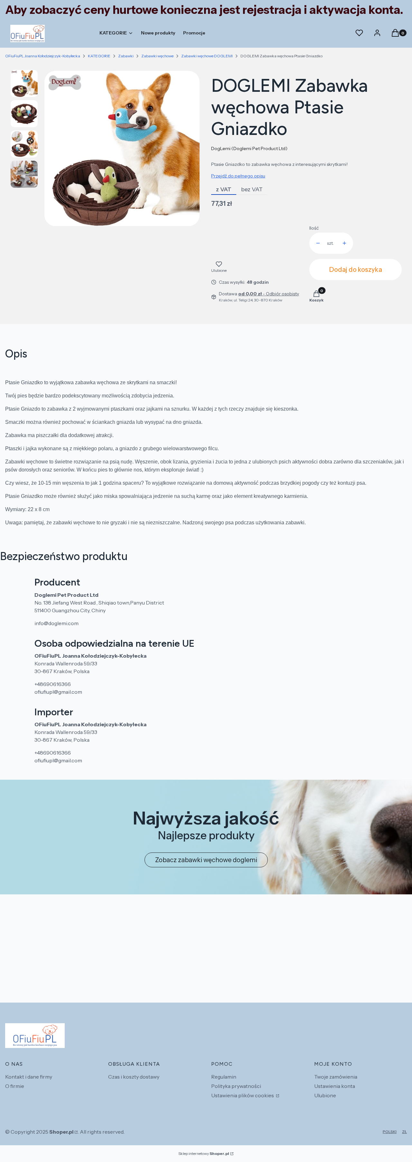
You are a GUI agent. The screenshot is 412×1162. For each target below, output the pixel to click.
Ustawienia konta (334, 1086)
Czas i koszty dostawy (133, 1076)
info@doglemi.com (56, 623)
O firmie (14, 1086)
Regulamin (223, 1076)
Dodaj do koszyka (355, 269)
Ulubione (325, 1095)
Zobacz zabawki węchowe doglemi (206, 860)
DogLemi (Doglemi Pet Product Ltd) (249, 148)
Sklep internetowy (203, 1153)
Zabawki (126, 55)
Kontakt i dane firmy (28, 1076)
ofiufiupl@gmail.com (58, 692)
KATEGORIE (99, 55)
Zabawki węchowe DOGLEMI (207, 55)
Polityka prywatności (236, 1086)
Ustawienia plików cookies (243, 1095)
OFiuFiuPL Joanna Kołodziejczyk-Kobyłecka (42, 55)
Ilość (314, 228)
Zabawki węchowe (157, 55)
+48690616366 (52, 684)
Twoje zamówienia (335, 1076)
